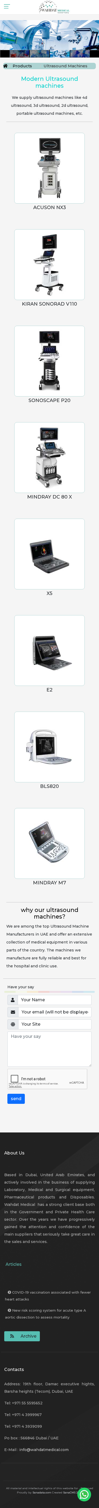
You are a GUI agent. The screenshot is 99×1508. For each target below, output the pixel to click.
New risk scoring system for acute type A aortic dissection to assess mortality (45, 1313)
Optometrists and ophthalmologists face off (51, 1281)
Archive (28, 1336)
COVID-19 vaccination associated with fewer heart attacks (48, 1295)
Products (22, 65)
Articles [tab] (14, 1264)
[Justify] (10, 1336)
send (16, 1098)
